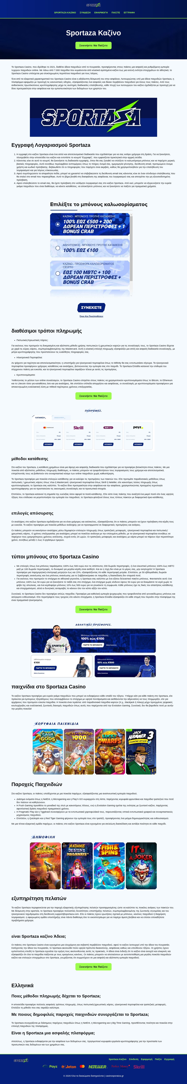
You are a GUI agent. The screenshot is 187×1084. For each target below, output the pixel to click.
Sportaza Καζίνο (65, 12)
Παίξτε (116, 12)
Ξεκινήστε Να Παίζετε (93, 45)
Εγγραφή (129, 12)
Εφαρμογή (101, 12)
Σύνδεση (85, 12)
